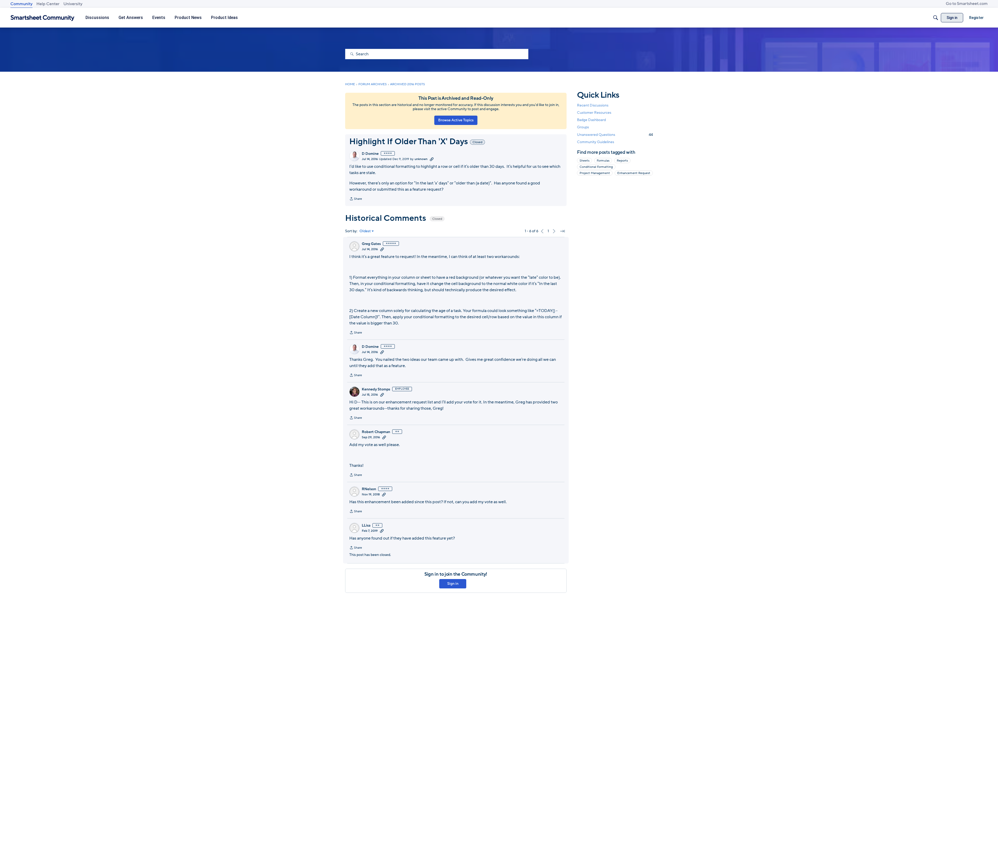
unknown (421, 159)
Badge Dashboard (591, 119)
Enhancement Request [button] (633, 173)
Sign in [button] (452, 583)
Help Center (48, 4)
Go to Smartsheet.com (967, 3)
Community (21, 4)
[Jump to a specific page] (562, 231)
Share (355, 199)
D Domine (370, 153)
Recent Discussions (592, 105)
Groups (583, 127)
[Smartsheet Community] (42, 17)
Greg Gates (371, 244)
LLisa (366, 525)
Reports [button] (622, 160)
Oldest (365, 231)
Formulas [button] (603, 160)
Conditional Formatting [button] (596, 167)
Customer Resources (594, 112)
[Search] (935, 17)
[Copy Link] (432, 159)
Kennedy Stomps (376, 389)
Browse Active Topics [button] (456, 120)
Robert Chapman (376, 432)
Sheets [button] (584, 160)
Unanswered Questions (615, 134)
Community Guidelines (595, 142)
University (72, 4)
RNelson (369, 489)
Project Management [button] (595, 173)
